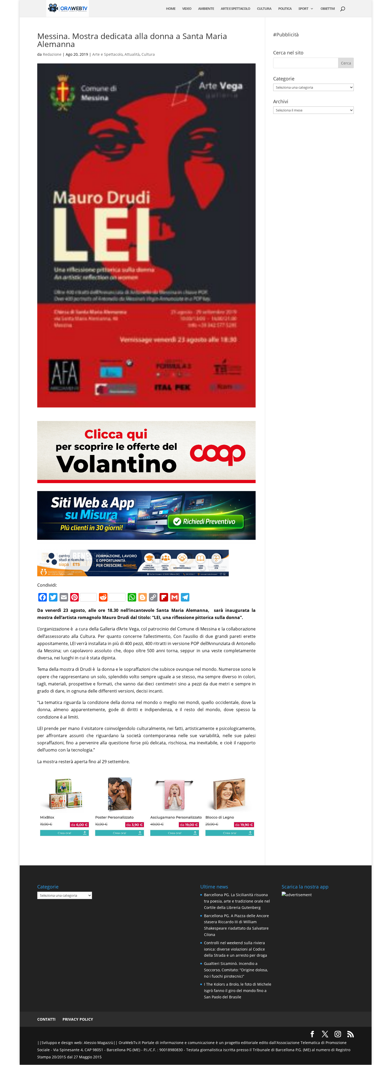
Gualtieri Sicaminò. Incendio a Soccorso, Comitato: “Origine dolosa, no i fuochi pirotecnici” (236, 970)
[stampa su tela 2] (146, 833)
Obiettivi (328, 9)
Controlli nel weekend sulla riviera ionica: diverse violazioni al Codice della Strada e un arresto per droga (235, 949)
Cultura (264, 9)
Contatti (46, 1019)
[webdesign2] (146, 541)
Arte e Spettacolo (235, 9)
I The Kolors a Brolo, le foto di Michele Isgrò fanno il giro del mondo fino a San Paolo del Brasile (237, 990)
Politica (285, 9)
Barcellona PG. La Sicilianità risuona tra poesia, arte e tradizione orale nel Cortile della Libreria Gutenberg (237, 901)
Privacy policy (78, 1019)
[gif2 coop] (146, 479)
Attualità (132, 54)
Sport (303, 9)
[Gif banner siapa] (133, 573)
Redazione (52, 54)
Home (170, 9)
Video (186, 9)
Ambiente (206, 9)
